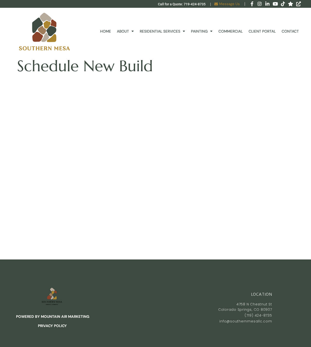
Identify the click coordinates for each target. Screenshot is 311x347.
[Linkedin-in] (267, 4)
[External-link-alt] (298, 4)
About (123, 31)
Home (105, 31)
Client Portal (262, 31)
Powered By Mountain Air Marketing (52, 316)
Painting (199, 31)
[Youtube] (275, 4)
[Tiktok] (283, 4)
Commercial (230, 31)
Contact (290, 31)
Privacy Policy (52, 325)
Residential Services (160, 31)
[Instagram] (259, 4)
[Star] (290, 4)
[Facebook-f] (252, 4)
